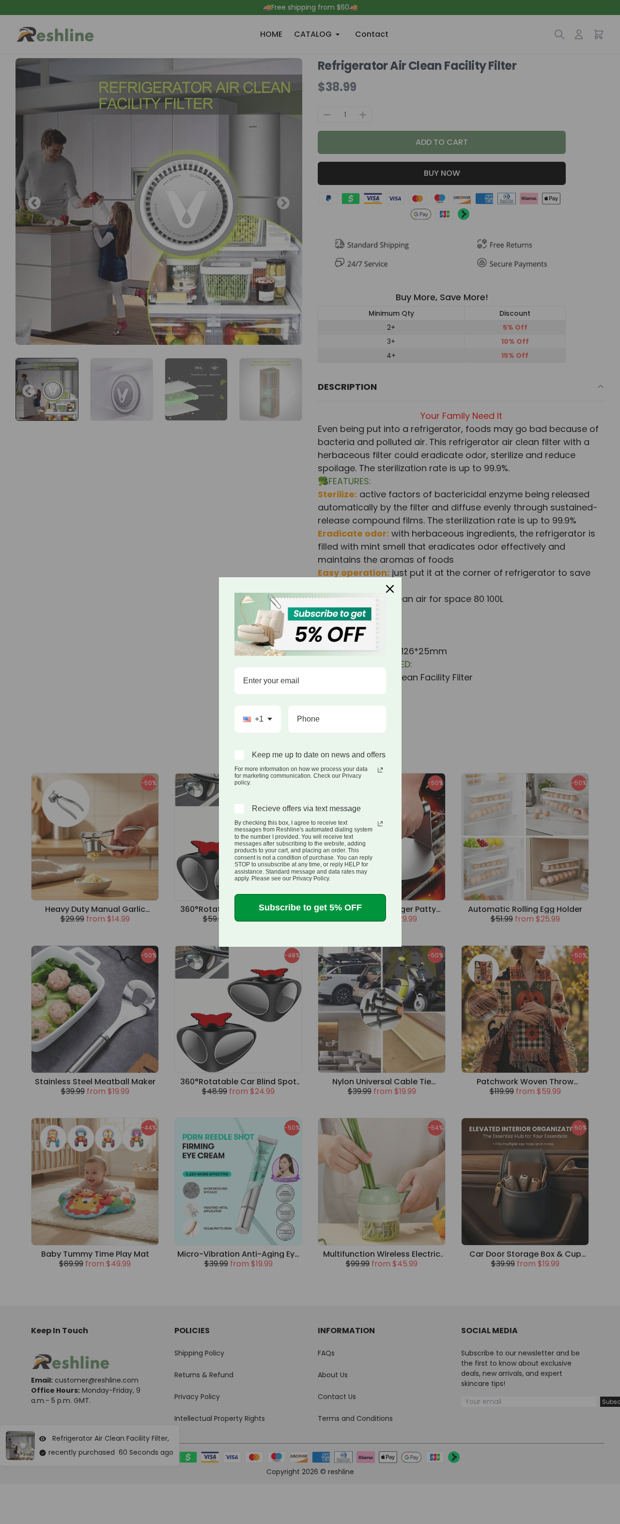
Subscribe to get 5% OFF (310, 907)
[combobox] (257, 719)
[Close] (390, 588)
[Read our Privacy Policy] (380, 770)
